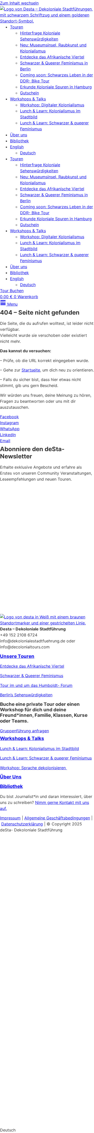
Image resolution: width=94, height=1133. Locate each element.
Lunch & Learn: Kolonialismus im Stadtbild (39, 748)
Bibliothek (19, 140)
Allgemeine (35, 817)
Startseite (31, 370)
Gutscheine (10, 916)
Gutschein (29, 92)
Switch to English (16, 1120)
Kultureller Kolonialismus (52, 877)
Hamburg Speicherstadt (22, 1056)
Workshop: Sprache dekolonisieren (33, 767)
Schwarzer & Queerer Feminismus (31, 675)
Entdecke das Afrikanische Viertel (52, 56)
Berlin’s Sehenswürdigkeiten (26, 694)
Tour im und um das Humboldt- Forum (36, 685)
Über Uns (11, 777)
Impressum (10, 817)
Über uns (18, 134)
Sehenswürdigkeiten (42, 1027)
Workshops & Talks (28, 98)
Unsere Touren (17, 656)
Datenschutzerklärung (36, 579)
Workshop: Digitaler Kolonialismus (52, 104)
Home (6, 839)
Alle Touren (17, 997)
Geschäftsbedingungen (68, 817)
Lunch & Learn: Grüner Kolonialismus (34, 945)
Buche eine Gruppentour (36, 1076)
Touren (16, 26)
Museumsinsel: (13, 877)
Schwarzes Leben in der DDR (27, 1046)
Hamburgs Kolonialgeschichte (28, 906)
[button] (47, 1130)
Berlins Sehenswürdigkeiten (26, 887)
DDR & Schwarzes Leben (23, 897)
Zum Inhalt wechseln (19, 2)
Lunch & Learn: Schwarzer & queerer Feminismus (46, 757)
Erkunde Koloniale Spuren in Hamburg (56, 86)
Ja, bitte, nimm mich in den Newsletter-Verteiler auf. (43, 547)
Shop (7, 1098)
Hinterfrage (11, 1027)
